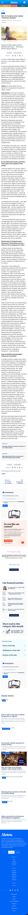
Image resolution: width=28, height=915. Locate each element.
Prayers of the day (10, 655)
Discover (14, 864)
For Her (2, 10)
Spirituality (14, 863)
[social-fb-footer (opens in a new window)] (12, 890)
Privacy (14, 910)
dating (4, 700)
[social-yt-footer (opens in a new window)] (10, 890)
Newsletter (14, 870)
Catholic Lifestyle (6, 728)
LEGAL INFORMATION (14, 901)
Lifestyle (14, 861)
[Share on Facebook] (12, 55)
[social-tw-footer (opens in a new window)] (15, 890)
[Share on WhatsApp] (22, 55)
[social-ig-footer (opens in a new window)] (17, 890)
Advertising (14, 879)
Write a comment (14, 569)
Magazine (14, 874)
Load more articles (14, 615)
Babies (4, 777)
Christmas (5, 802)
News (14, 859)
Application (14, 872)
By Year (14, 885)
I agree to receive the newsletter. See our (14, 502)
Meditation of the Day (11, 650)
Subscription (14, 876)
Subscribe (5, 5)
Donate (13, 5)
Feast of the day (9, 646)
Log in (18, 564)
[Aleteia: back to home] (14, 2)
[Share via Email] (19, 55)
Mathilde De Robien (17, 20)
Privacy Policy (14, 908)
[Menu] (5, 2)
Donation (14, 877)
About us (14, 899)
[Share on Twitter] (17, 55)
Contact (14, 906)
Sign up (5, 505)
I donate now (7, 540)
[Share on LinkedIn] (15, 55)
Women (3, 473)
